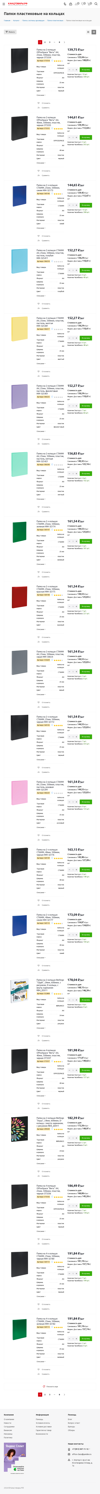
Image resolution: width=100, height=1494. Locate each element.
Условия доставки (44, 1427)
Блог (70, 1419)
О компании (9, 1419)
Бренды (71, 1427)
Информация (42, 1415)
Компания (9, 1415)
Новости (7, 1423)
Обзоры (71, 1430)
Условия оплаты (43, 1423)
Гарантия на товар (43, 1430)
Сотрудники (9, 1427)
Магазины (8, 1434)
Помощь (39, 1419)
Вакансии (8, 1430)
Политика (8, 1438)
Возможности (42, 1434)
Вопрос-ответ (74, 1423)
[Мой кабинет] (70, 4)
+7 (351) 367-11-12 (80, 1449)
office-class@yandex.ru (81, 1454)
